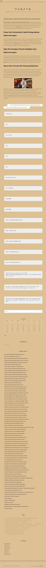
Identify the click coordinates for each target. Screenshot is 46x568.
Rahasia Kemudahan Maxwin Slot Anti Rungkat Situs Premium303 (16, 419)
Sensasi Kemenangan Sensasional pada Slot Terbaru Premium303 (25, 105)
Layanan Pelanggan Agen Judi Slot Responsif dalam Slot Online (15, 370)
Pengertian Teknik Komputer (9, 500)
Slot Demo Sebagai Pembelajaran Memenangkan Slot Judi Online (16, 392)
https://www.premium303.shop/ (13, 241)
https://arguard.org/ (11, 230)
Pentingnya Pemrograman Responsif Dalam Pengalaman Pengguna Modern (18, 478)
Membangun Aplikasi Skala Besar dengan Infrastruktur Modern (15, 457)
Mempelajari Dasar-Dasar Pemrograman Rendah (13, 435)
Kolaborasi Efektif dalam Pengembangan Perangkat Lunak (15, 451)
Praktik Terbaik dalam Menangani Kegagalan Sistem (13, 425)
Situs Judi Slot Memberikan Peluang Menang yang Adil (14, 354)
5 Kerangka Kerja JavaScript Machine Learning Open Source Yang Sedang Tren (18, 492)
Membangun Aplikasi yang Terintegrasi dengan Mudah (14, 480)
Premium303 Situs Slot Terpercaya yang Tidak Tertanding (15, 390)
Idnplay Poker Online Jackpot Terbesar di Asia (12, 364)
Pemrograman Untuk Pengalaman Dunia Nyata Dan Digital (15, 463)
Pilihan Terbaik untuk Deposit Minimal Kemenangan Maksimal (15, 415)
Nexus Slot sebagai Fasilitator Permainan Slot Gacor (13, 384)
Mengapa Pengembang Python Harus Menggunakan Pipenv (15, 494)
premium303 (8, 198)
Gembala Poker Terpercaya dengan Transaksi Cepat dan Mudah (16, 376)
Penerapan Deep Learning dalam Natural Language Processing (15, 443)
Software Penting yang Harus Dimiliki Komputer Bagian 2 (14, 484)
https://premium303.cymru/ (12, 251)
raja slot (5, 62)
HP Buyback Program (8, 508)
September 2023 (7, 543)
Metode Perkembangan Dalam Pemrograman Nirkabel (14, 433)
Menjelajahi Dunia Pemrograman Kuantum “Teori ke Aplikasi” (15, 467)
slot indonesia (9, 188)
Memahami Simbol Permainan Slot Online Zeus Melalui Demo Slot (16, 407)
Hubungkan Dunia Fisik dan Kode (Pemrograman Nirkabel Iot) (15, 461)
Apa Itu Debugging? (8, 498)
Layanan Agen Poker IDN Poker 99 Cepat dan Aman (13, 366)
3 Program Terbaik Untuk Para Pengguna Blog (12, 482)
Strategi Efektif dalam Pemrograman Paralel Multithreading (15, 445)
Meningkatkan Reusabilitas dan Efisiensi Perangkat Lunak (14, 421)
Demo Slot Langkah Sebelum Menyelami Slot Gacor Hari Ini (15, 394)
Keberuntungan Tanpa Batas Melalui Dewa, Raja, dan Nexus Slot (17, 22)
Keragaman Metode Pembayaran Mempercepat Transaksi (14, 368)
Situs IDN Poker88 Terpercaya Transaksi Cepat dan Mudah (14, 378)
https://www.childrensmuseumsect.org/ (15, 274)
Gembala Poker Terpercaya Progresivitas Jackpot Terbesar (15, 380)
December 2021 (7, 547)
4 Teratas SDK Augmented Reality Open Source (13, 490)
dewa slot (16, 43)
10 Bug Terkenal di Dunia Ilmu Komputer (11, 496)
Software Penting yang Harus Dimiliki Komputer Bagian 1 (14, 486)
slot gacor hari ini (11, 177)
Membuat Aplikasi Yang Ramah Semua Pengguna (13, 459)
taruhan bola (9, 113)
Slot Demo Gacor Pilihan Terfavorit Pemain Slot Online (14, 405)
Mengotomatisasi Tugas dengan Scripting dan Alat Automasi (15, 437)
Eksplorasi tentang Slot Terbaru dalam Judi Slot (12, 382)
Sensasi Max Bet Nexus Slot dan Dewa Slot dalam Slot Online (15, 417)
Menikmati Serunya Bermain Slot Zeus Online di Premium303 (15, 409)
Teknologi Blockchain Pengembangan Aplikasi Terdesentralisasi (16, 441)
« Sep (5, 335)
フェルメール (23, 8)
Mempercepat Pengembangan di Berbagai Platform (13, 453)
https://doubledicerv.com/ (21, 298)
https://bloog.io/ (20, 286)
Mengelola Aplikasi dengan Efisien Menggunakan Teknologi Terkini (16, 469)
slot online (9, 135)
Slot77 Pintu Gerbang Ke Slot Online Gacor (17, 107)
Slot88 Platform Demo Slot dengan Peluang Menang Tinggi (15, 386)
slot (7, 124)
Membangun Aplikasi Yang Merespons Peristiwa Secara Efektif (15, 455)
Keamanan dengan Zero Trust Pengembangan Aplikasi (14, 431)
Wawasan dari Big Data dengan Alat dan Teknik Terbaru (14, 439)
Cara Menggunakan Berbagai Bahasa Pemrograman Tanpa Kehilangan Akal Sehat (19, 488)
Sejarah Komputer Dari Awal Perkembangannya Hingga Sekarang (16, 506)
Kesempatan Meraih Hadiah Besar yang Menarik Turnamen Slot (15, 362)
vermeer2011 (6, 17)
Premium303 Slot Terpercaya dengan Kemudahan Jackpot (15, 388)
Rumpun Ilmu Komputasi (8, 502)
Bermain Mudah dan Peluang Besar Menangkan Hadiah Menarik (16, 411)
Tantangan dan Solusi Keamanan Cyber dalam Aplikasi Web (15, 429)
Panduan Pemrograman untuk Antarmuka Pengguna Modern (15, 449)
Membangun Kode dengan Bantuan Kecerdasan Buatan (14, 465)
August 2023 (6, 545)
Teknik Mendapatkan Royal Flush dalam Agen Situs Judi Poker (15, 374)
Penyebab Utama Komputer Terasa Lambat (12, 504)
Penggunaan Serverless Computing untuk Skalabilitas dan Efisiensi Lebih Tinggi (18, 427)
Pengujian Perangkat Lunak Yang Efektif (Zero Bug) (13, 423)
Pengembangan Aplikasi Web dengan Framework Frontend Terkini (16, 447)
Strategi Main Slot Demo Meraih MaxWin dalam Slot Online (15, 413)
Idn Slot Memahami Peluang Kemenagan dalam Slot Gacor (15, 372)
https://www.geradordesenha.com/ (14, 220)
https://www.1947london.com (13, 262)
